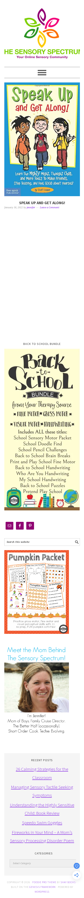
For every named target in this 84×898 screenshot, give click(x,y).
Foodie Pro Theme (44, 882)
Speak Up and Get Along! (42, 202)
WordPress (42, 891)
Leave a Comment (49, 207)
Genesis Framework (42, 887)
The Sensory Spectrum (42, 31)
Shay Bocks (68, 882)
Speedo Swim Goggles (42, 822)
